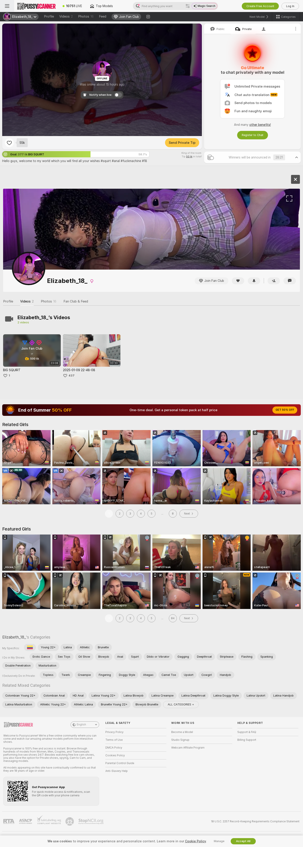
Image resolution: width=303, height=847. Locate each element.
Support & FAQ (246, 732)
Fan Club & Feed (75, 301)
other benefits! (260, 124)
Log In (290, 6)
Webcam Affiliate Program (188, 747)
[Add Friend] (274, 280)
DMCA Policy (113, 747)
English (81, 724)
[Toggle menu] (7, 6)
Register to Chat (252, 135)
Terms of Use (114, 739)
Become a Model (182, 732)
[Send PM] (289, 280)
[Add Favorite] (9, 142)
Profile (49, 16)
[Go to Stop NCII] (91, 821)
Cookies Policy (115, 755)
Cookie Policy (195, 841)
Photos (86, 16)
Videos (66, 16)
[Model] (295, 179)
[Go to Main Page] (36, 6)
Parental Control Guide (119, 763)
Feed (102, 16)
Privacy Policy (114, 732)
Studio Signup (180, 739)
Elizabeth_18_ (14, 637)
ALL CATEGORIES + (181, 704)
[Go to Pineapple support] (70, 821)
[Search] (188, 6)
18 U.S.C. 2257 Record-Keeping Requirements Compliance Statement (255, 821)
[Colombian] (30, 647)
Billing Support (246, 739)
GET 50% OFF (284, 409)
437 (72, 375)
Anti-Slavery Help (116, 771)
